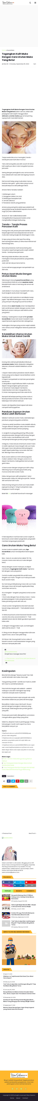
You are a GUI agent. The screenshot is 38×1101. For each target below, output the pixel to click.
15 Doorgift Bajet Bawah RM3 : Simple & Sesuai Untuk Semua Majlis (23, 905)
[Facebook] (9, 781)
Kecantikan (10, 50)
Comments (30, 891)
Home (4, 50)
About (18, 1098)
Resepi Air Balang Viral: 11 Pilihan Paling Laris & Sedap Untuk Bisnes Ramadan (22, 897)
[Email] (26, 781)
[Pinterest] (17, 781)
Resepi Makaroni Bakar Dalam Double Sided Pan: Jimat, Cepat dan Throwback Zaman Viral (19, 993)
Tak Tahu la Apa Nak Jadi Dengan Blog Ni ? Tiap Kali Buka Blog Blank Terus (23, 923)
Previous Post (7, 833)
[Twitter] (13, 781)
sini (9, 493)
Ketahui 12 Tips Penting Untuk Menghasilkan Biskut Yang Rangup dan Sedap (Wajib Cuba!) (18, 1000)
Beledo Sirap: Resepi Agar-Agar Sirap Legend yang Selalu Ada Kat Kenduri (18, 1008)
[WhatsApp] (22, 781)
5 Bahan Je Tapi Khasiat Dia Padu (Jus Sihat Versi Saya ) (18, 977)
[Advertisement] (19, 26)
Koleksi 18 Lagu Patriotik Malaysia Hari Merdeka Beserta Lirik (22, 914)
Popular (8, 891)
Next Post (32, 833)
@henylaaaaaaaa (11, 652)
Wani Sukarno (31, 1095)
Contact (25, 1098)
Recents (19, 891)
